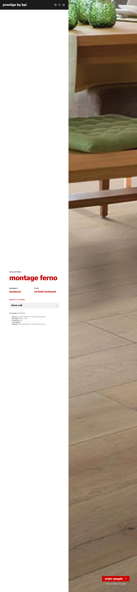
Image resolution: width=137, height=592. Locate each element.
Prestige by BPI (15, 5)
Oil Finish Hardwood (45, 291)
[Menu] (64, 5)
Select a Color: (17, 299)
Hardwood (15, 291)
